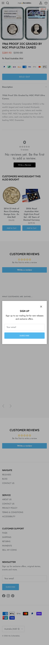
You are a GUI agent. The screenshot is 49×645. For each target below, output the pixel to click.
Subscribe (24, 335)
